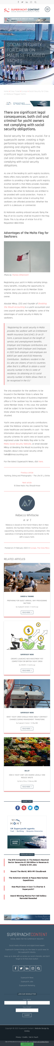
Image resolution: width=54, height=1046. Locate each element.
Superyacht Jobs (27, 981)
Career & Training (27, 596)
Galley (27, 771)
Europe (33, 548)
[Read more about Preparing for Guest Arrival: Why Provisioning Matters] (27, 577)
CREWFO (23, 665)
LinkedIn (27, 2)
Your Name (27, 1000)
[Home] (22, 11)
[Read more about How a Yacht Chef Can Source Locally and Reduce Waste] (27, 751)
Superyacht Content (23, 607)
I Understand (27, 1044)
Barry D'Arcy (23, 781)
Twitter (22, 2)
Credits (25, 1037)
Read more (26, 612)
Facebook (18, 2)
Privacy (18, 1037)
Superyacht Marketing (27, 985)
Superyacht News (27, 655)
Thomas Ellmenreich (20, 275)
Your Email (27, 1007)
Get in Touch (33, 1037)
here (41, 461)
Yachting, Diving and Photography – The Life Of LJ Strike (27, 474)
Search (35, 2)
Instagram (31, 2)
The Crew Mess (43, 548)
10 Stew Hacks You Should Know (27, 484)
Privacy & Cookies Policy (41, 1042)
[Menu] (47, 9)
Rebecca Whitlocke (27, 515)
